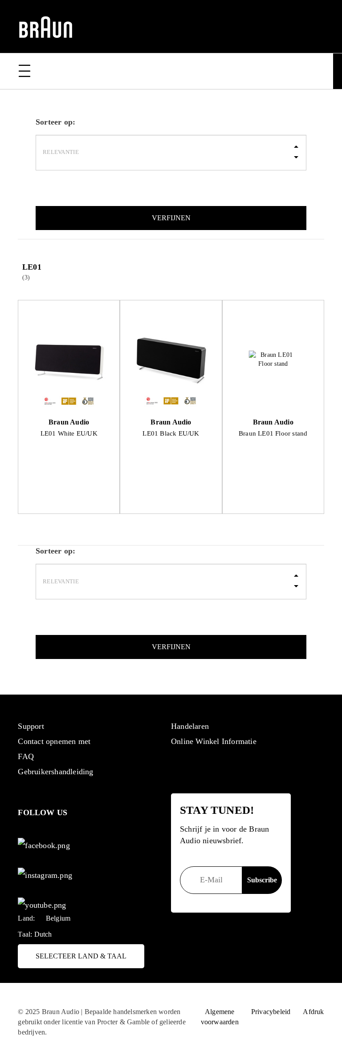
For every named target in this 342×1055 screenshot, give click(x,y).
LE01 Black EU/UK (170, 433)
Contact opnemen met (54, 741)
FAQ (26, 756)
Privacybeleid (271, 1011)
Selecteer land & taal (81, 956)
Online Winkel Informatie (213, 741)
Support (31, 726)
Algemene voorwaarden (220, 1017)
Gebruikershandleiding (55, 771)
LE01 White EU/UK (69, 433)
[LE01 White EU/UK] (69, 360)
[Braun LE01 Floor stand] (273, 360)
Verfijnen (171, 218)
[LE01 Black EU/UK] (171, 360)
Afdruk (313, 1011)
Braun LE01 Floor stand (273, 433)
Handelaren (190, 726)
